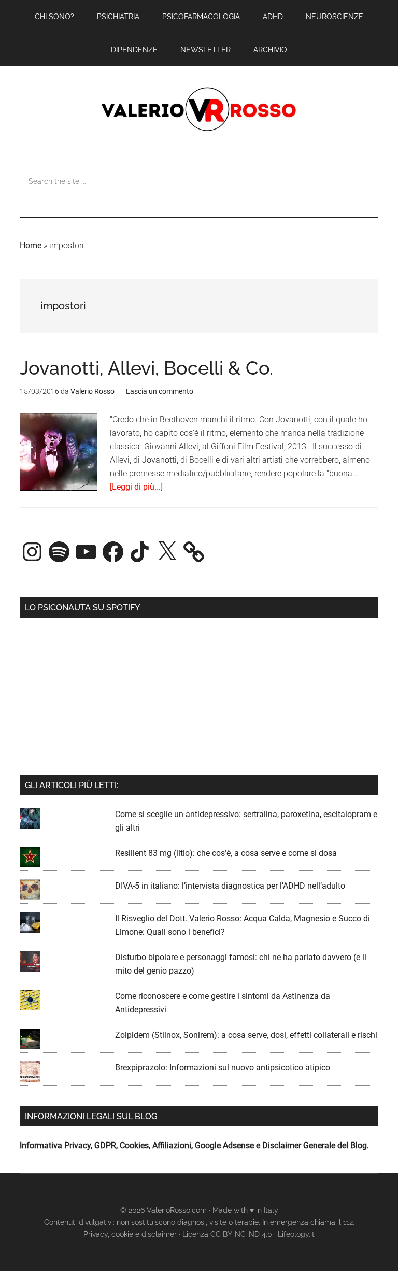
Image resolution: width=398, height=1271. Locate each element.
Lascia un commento (159, 391)
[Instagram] (32, 551)
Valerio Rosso (199, 110)
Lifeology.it (296, 1234)
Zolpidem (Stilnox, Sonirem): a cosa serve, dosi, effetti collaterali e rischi (246, 1035)
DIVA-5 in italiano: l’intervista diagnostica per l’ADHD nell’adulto (230, 886)
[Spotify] (59, 551)
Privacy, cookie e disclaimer (130, 1234)
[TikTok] (139, 551)
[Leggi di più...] (136, 487)
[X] (166, 551)
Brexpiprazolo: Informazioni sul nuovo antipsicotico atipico (222, 1068)
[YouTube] (86, 551)
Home (30, 245)
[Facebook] (113, 551)
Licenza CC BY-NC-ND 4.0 (227, 1234)
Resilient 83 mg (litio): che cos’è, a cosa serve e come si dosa (226, 853)
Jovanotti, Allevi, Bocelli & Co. (146, 368)
